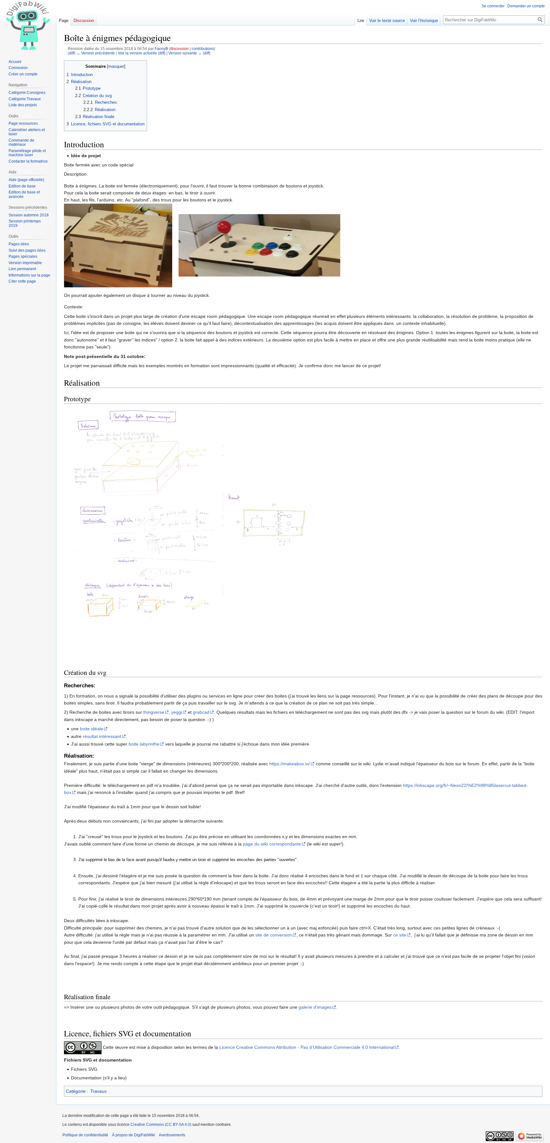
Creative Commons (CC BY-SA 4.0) (160, 1124)
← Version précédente (95, 53)
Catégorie (76, 1091)
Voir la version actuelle (137, 53)
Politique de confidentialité (85, 1135)
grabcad (201, 712)
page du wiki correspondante (272, 843)
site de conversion (273, 934)
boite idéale (91, 728)
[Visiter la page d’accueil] (28, 25)
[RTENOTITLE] (259, 245)
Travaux (98, 1091)
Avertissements (172, 1135)
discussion (179, 48)
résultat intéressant (102, 736)
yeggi (176, 712)
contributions (203, 48)
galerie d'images (315, 1007)
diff (71, 53)
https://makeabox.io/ (289, 763)
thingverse (153, 712)
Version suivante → (185, 53)
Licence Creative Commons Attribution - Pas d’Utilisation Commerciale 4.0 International (306, 1047)
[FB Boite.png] (118, 245)
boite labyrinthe (144, 744)
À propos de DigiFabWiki (133, 1135)
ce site (399, 934)
